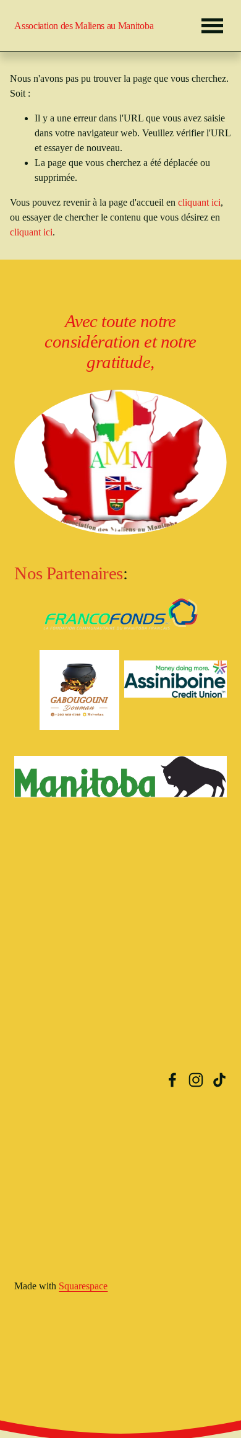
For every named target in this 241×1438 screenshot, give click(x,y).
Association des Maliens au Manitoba (83, 25)
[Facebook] (172, 1079)
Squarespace (83, 1286)
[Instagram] (195, 1079)
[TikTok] (219, 1079)
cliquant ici (199, 202)
